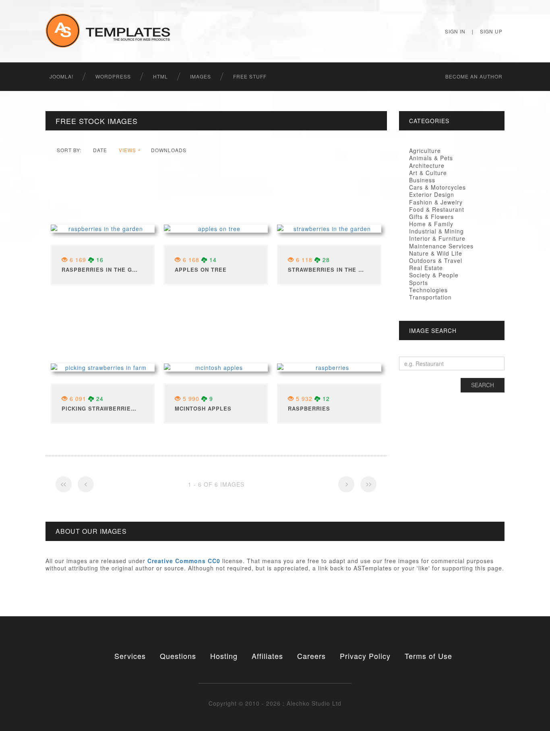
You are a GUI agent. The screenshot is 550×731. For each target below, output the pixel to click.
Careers (311, 655)
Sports (418, 283)
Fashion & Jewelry (436, 202)
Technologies (428, 290)
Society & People (434, 275)
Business (422, 180)
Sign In (455, 31)
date (100, 150)
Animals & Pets (431, 158)
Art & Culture (428, 173)
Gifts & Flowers (431, 217)
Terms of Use (428, 655)
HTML (160, 76)
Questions (178, 655)
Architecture (427, 165)
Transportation (430, 297)
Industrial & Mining (436, 231)
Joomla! (61, 76)
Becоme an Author (473, 76)
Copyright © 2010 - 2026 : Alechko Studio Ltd (275, 703)
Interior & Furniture (437, 238)
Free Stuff (250, 76)
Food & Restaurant (436, 209)
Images (200, 76)
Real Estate (426, 268)
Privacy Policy (365, 655)
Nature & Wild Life (435, 253)
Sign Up (491, 31)
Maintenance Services (441, 246)
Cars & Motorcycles (437, 187)
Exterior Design (431, 194)
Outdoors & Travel (435, 260)
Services (130, 655)
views (127, 150)
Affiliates (267, 655)
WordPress (113, 76)
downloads (168, 150)
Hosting (224, 655)
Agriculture (425, 151)
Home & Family (431, 224)
